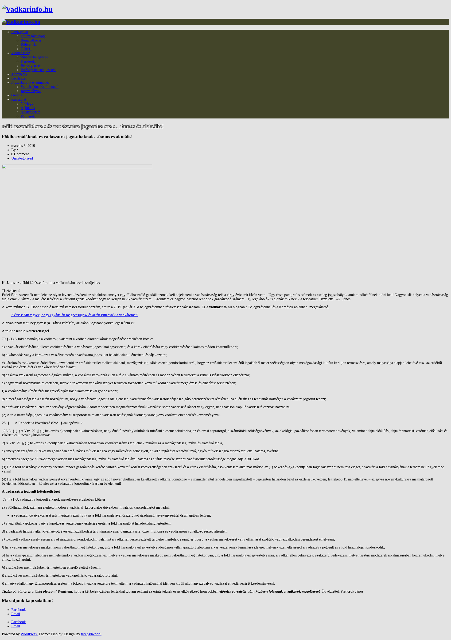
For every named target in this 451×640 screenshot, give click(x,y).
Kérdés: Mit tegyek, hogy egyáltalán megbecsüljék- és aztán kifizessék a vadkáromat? (74, 315)
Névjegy (27, 104)
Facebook (18, 610)
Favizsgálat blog (33, 36)
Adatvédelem (30, 112)
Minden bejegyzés (34, 57)
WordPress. (29, 634)
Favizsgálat (19, 32)
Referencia (29, 44)
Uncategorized (22, 158)
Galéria (26, 49)
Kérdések (28, 61)
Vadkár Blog (20, 53)
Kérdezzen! (19, 78)
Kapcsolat (18, 99)
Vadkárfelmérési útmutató (39, 87)
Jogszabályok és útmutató (30, 82)
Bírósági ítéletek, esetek (38, 70)
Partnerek (28, 116)
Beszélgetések (31, 66)
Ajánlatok (28, 108)
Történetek (19, 74)
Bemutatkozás (31, 40)
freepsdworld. (91, 634)
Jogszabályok (31, 91)
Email (15, 614)
